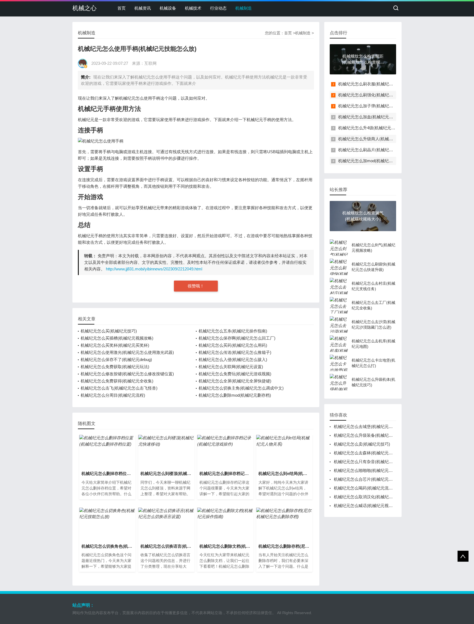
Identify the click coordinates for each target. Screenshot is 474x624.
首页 (121, 8)
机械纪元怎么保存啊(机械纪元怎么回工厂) (237, 338)
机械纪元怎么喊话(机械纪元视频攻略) (368, 505)
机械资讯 (142, 8)
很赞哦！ (196, 286)
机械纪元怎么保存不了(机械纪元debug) (116, 359)
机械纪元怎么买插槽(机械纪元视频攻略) (117, 338)
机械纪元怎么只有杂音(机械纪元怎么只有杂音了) (378, 461)
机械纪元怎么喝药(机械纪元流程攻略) (368, 488)
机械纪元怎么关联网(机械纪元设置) (231, 366)
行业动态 (218, 8)
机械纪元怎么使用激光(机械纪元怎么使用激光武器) (127, 352)
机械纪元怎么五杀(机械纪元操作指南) (233, 331)
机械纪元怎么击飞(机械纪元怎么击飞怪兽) (119, 388)
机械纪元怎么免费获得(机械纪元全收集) (117, 381)
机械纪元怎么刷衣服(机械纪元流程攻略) (374, 84)
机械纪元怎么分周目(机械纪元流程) (113, 395)
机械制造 (243, 8)
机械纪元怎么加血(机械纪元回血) (368, 116)
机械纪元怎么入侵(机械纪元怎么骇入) (233, 359)
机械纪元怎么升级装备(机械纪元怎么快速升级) (376, 435)
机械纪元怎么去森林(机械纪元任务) (366, 452)
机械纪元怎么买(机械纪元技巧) (109, 331)
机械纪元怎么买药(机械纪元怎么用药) (233, 345)
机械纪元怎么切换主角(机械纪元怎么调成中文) (241, 388)
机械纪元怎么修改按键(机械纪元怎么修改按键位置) (127, 373)
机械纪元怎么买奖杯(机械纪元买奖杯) (115, 345)
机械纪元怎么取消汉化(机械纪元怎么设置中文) (376, 496)
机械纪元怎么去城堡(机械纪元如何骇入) (370, 426)
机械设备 (168, 8)
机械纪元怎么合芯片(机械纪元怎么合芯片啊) (374, 479)
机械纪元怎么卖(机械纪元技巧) (362, 444)
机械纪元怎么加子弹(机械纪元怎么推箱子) (376, 105)
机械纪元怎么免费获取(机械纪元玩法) (115, 366)
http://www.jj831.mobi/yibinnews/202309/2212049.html (154, 269)
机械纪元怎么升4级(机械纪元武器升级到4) (376, 127)
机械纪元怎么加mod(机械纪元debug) (371, 160)
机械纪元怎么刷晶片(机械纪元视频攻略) (374, 149)
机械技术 (193, 8)
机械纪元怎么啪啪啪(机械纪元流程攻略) (370, 470)
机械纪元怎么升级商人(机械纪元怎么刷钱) (376, 138)
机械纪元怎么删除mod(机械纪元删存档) (235, 395)
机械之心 (84, 8)
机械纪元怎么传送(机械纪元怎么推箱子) (235, 352)
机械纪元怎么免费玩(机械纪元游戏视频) (235, 373)
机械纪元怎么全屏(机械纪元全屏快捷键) (235, 381)
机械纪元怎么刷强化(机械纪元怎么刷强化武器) (380, 95)
